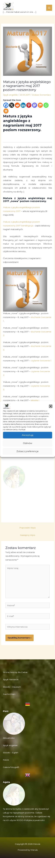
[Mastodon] (34, 105)
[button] (50, 406)
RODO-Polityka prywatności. (30, 820)
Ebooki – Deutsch (12, 687)
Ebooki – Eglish (10, 752)
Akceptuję (27, 435)
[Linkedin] (23, 105)
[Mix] (40, 105)
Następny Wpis (27, 535)
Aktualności (9, 738)
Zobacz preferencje (27, 451)
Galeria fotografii (11, 767)
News (6, 760)
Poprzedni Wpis (27, 528)
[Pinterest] (28, 105)
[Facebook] (6, 105)
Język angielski (10, 95)
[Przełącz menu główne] (49, 8)
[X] (11, 105)
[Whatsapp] (46, 105)
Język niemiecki (10, 679)
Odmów (27, 443)
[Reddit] (17, 105)
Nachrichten (9, 694)
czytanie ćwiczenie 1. (41, 360)
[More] (6, 111)
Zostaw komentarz (41, 95)
